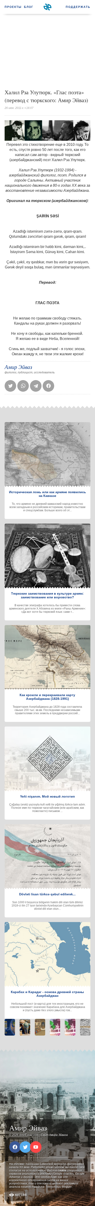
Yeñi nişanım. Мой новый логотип (47, 796)
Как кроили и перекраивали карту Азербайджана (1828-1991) (47, 697)
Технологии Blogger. (59, 1186)
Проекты (13, 7)
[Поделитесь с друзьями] (36, 386)
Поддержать (78, 7)
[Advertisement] (47, 51)
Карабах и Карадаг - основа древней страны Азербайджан (47, 993)
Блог (28, 7)
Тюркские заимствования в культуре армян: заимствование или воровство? (47, 595)
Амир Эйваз (18, 366)
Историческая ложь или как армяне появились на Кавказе (47, 494)
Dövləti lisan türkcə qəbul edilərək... (47, 894)
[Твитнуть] (10, 386)
